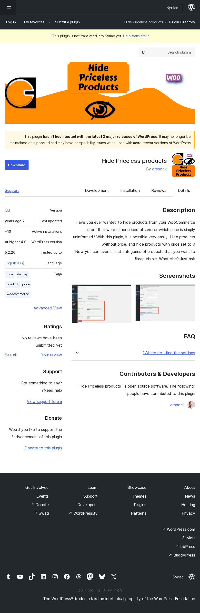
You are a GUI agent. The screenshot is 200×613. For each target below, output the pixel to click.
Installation (130, 190)
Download (16, 165)
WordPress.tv (83, 513)
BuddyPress (182, 555)
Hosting (188, 504)
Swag (41, 513)
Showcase (137, 487)
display (22, 274)
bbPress (185, 546)
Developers (87, 504)
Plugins (140, 504)
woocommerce (18, 294)
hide (10, 274)
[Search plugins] (143, 52)
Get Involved (37, 487)
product (12, 284)
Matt (188, 537)
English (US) (14, 263)
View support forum (44, 401)
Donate (39, 504)
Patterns (138, 513)
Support (12, 190)
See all (11, 355)
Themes (139, 496)
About (189, 487)
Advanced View (48, 308)
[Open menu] (8, 7)
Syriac (178, 577)
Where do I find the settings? (169, 353)
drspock (159, 169)
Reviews (158, 190)
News (190, 496)
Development (97, 190)
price (26, 284)
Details (184, 190)
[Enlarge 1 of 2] (188, 290)
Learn (93, 487)
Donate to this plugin (43, 448)
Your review (51, 355)
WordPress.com (178, 529)
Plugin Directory (182, 22)
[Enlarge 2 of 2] (124, 290)
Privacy (188, 513)
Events (42, 496)
